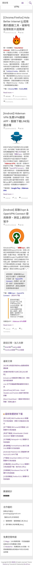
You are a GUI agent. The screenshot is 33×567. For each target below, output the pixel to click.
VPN (14, 99)
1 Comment (24, 198)
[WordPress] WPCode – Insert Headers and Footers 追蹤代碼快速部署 (16, 393)
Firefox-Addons (7, 99)
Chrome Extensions (20, 96)
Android (8, 198)
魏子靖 (21, 33)
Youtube (18, 99)
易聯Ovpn (18, 154)
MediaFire (8, 546)
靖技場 (5, 3)
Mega (7, 541)
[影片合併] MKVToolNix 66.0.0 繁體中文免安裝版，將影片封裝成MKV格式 (16, 421)
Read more (8, 92)
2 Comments (9, 102)
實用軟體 (8, 96)
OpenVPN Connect (16, 168)
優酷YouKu (24, 99)
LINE (19, 152)
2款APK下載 (15, 295)
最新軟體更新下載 (14, 414)
